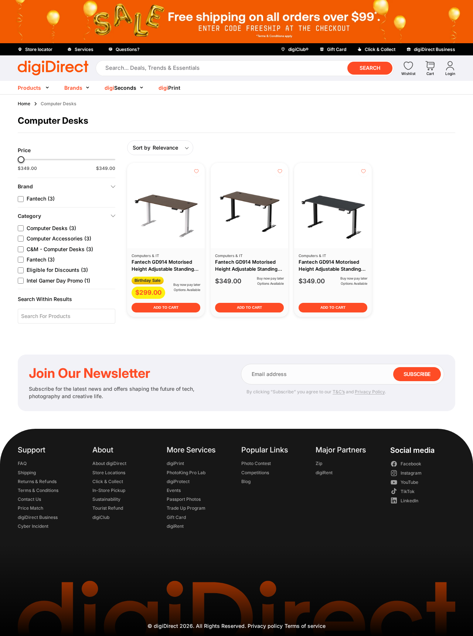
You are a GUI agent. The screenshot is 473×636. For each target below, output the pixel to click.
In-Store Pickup (108, 490)
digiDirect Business (38, 517)
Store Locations (108, 472)
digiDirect (166, 626)
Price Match (30, 508)
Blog (246, 481)
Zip (319, 463)
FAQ (22, 463)
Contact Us (29, 499)
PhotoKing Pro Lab (186, 472)
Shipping (27, 472)
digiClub (100, 517)
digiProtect (178, 481)
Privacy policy (265, 626)
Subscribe (417, 374)
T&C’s (339, 391)
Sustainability (106, 499)
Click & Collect (107, 481)
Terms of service (305, 626)
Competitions (255, 472)
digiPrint (175, 463)
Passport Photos (184, 499)
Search (370, 68)
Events (174, 490)
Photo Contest (256, 463)
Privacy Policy (370, 391)
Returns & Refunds (37, 481)
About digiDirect (109, 463)
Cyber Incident (33, 526)
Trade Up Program (186, 508)
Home (24, 103)
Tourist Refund (107, 508)
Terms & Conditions (38, 490)
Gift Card (176, 517)
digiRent (175, 526)
